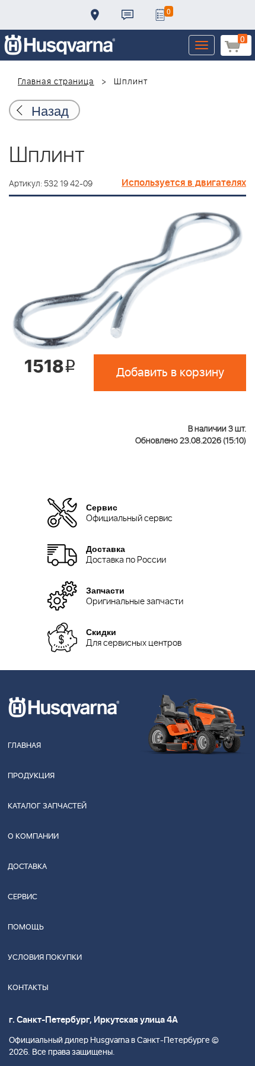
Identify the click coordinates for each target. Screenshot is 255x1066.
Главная (24, 745)
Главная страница (56, 82)
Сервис (22, 897)
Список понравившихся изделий (160, 15)
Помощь (26, 927)
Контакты (127, 15)
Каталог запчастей (47, 806)
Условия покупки (45, 957)
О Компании (33, 836)
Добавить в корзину (170, 373)
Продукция (31, 776)
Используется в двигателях (184, 183)
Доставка (95, 15)
